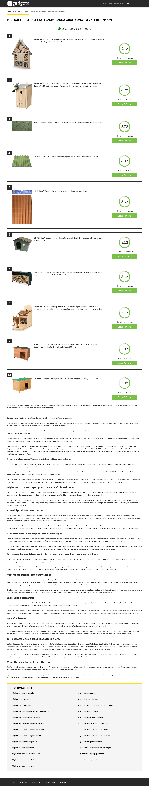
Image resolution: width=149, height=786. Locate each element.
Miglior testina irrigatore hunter (90, 717)
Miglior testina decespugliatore (24, 741)
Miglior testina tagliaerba (88, 711)
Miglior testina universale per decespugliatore (30, 711)
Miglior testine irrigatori (21, 705)
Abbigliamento (115, 3)
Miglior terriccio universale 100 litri (26, 754)
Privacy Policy (36, 782)
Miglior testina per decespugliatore (26, 717)
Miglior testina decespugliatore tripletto (28, 723)
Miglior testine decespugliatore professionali (95, 705)
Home (105, 3)
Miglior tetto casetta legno (88, 699)
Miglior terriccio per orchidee (24, 760)
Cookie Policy (50, 782)
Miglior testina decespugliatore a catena (94, 735)
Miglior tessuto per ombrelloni (90, 741)
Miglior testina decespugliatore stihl (92, 723)
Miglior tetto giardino (20, 699)
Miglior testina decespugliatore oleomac (94, 729)
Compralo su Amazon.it (125, 58)
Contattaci (62, 782)
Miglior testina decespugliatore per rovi (28, 729)
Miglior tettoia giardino (87, 693)
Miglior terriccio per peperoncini (91, 754)
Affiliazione (24, 782)
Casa (127, 3)
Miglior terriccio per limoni (23, 766)
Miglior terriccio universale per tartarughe (94, 747)
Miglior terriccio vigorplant (23, 747)
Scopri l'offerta (124, 62)
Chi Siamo (12, 782)
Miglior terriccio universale (23, 693)
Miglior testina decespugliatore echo (26, 735)
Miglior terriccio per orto (88, 760)
